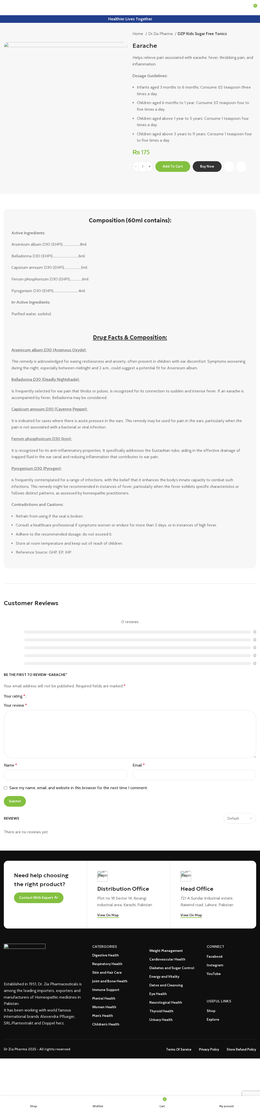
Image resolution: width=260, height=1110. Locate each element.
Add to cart (173, 166)
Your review (15, 705)
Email (139, 765)
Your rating (14, 696)
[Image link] (24, 958)
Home (138, 33)
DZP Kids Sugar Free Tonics (202, 33)
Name (10, 765)
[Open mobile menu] (5, 8)
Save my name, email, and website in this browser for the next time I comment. (78, 787)
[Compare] (229, 166)
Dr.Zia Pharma (161, 33)
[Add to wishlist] (241, 166)
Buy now (207, 166)
